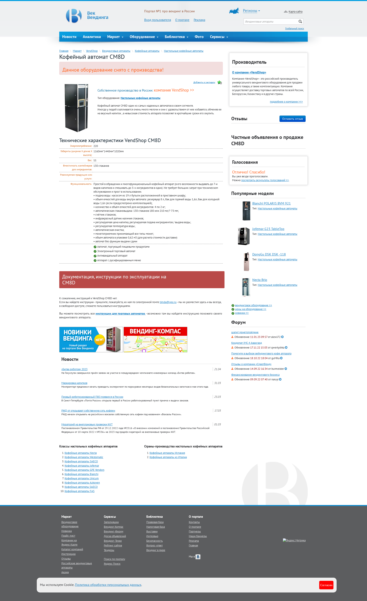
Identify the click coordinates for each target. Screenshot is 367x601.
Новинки (66, 531)
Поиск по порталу (114, 559)
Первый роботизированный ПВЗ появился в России (92, 397)
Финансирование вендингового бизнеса (255, 375)
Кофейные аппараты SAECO (81, 461)
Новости (69, 36)
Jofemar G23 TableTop (268, 229)
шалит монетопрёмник (244, 332)
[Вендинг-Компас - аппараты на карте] (155, 339)
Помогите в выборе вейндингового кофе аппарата (261, 353)
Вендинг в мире (155, 550)
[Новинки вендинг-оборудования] (91, 339)
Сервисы (218, 36)
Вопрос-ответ (154, 545)
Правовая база (155, 522)
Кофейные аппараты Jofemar (82, 465)
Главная (63, 51)
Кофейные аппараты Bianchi (81, 474)
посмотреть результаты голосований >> (265, 180)
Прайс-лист (68, 536)
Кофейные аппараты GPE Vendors (84, 470)
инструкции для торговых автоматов (121, 313)
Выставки (152, 531)
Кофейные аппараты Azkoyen (82, 482)
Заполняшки (111, 522)
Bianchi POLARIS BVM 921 (271, 203)
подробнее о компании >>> (286, 101)
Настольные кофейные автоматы (183, 51)
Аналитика (92, 36)
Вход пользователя (157, 20)
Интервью (152, 536)
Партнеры (195, 531)
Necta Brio (259, 280)
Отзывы (66, 558)
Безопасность (154, 541)
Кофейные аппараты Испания (167, 453)
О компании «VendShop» (249, 72)
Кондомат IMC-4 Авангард (246, 343)
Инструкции (68, 554)
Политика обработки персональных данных (108, 585)
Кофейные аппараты (147, 51)
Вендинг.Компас (113, 527)
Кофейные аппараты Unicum (82, 478)
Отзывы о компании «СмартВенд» (251, 364)
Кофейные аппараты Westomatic (84, 457)
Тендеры (109, 550)
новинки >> (242, 313)
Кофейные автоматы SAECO (81, 487)
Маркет (114, 36)
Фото (199, 36)
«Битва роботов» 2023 (74, 369)
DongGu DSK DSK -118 (269, 254)
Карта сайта (295, 11)
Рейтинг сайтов (113, 545)
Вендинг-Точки (113, 541)
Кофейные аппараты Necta (81, 453)
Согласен (326, 585)
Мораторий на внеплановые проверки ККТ (87, 424)
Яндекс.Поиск (112, 564)
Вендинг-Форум (113, 531)
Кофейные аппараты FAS (80, 491)
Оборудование (143, 36)
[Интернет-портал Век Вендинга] (102, 15)
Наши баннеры (198, 536)
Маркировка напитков (74, 383)
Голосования (245, 162)
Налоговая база (155, 527)
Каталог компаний (72, 549)
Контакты (194, 522)
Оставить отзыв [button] (292, 119)
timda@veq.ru (168, 302)
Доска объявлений (115, 536)
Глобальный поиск (294, 28)
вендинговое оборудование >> (253, 305)
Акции (65, 572)
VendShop (92, 51)
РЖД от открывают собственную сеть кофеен (88, 410)
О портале (182, 20)
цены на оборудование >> (250, 309)
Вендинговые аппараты (116, 51)
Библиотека (175, 36)
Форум (238, 322)
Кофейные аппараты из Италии (168, 457)
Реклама (199, 20)
